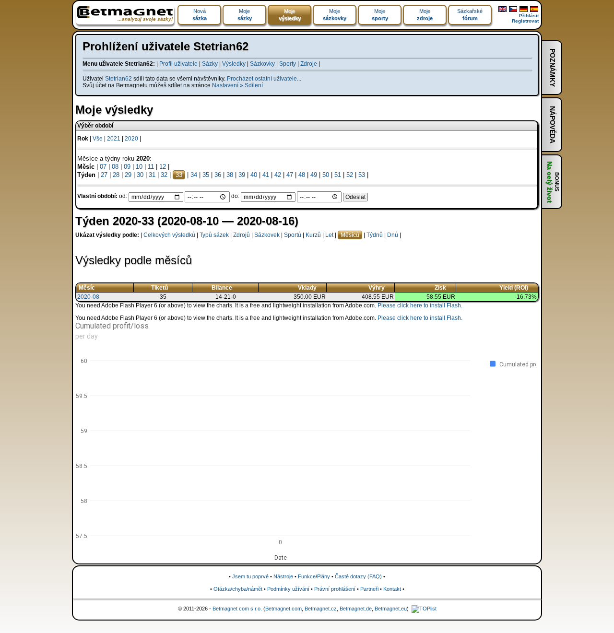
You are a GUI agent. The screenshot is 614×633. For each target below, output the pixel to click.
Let (329, 235)
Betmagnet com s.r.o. (237, 608)
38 (229, 174)
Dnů (392, 235)
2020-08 (88, 296)
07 (103, 166)
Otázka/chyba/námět (237, 589)
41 (265, 174)
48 (301, 174)
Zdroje (308, 63)
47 (289, 174)
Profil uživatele (178, 63)
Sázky (210, 63)
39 (241, 174)
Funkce (307, 576)
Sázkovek (267, 235)
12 (162, 166)
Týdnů (374, 235)
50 (325, 174)
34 (193, 174)
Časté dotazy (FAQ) (358, 576)
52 (349, 174)
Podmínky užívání (288, 589)
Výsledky (234, 63)
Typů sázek (214, 235)
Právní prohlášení (334, 589)
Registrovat (525, 20)
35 (205, 174)
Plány (323, 576)
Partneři (369, 589)
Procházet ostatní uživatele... (264, 78)
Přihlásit (529, 15)
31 (152, 174)
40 (253, 174)
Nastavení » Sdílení (237, 85)
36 (217, 174)
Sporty (287, 63)
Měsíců (350, 235)
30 (140, 174)
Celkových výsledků (169, 235)
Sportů (292, 235)
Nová (199, 14)
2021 (113, 138)
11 (151, 166)
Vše (98, 138)
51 (337, 174)
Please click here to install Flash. (420, 305)
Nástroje (283, 576)
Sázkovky (262, 63)
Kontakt (392, 589)
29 (128, 174)
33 (179, 174)
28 (116, 174)
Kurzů (313, 235)
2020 (131, 138)
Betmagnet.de (356, 608)
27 (104, 174)
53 (361, 174)
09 (127, 166)
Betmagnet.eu (391, 608)
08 (115, 166)
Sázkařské (470, 14)
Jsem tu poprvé (250, 576)
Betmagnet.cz (321, 608)
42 (277, 174)
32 (164, 174)
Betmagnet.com (283, 608)
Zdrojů (241, 235)
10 (139, 166)
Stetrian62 (118, 78)
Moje (244, 14)
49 (313, 174)
